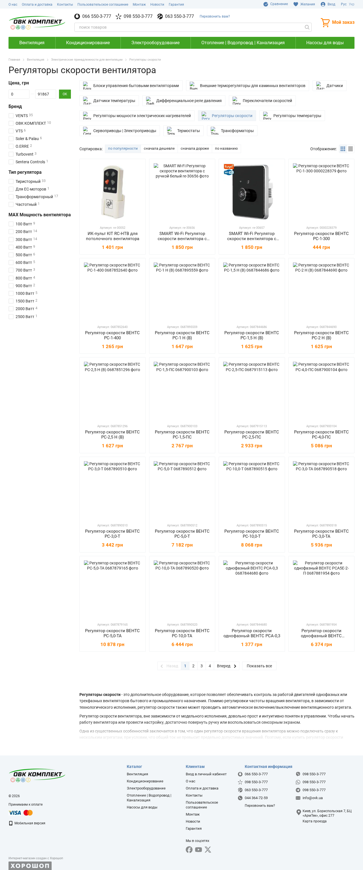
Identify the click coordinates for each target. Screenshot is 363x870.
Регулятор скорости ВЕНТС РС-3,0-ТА (321, 534)
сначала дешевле (159, 148)
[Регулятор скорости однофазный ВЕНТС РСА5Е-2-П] (321, 589)
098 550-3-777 (138, 16)
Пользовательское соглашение (102, 5)
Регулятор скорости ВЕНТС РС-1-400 (112, 335)
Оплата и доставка (37, 5)
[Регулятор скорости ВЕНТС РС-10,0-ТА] (182, 589)
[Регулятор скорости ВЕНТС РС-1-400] (112, 291)
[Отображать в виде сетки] (343, 149)
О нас (13, 5)
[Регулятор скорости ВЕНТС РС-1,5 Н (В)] (251, 291)
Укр (351, 4)
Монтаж (139, 5)
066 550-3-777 (96, 16)
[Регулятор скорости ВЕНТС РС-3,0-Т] (112, 489)
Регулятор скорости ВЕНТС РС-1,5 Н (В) (251, 335)
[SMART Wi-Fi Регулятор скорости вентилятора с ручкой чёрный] (251, 192)
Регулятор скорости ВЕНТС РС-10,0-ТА (182, 633)
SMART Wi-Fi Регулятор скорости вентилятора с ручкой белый (182, 238)
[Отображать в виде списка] (350, 149)
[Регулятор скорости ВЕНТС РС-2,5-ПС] (251, 390)
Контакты (65, 5)
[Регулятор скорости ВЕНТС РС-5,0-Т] (182, 489)
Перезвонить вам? (215, 16)
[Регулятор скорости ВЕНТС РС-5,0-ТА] (112, 589)
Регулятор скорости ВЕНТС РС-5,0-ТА (112, 633)
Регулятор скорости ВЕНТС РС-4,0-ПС (321, 434)
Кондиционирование (88, 42)
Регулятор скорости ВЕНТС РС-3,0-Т (112, 534)
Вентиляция (32, 42)
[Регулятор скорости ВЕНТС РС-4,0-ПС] (321, 390)
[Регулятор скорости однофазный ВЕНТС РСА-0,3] (251, 589)
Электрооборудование (155, 42)
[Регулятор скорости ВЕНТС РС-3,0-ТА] (321, 489)
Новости (157, 5)
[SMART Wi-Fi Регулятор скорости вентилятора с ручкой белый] (182, 192)
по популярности (123, 148)
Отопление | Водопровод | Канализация (243, 42)
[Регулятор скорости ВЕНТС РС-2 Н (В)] (321, 291)
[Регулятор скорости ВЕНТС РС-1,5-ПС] (182, 390)
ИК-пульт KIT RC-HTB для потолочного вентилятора (112, 236)
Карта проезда (315, 821)
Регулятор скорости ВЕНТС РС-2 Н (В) (321, 335)
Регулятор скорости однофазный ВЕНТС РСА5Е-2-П (321, 635)
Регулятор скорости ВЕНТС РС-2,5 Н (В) (112, 434)
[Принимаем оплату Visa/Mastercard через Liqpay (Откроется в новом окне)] (21, 812)
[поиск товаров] (307, 27)
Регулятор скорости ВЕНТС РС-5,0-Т (182, 534)
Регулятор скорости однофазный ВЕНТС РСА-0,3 (251, 633)
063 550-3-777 (179, 16)
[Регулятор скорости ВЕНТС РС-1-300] (321, 192)
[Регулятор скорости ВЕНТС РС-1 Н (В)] (182, 291)
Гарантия (176, 5)
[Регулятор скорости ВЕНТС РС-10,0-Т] (251, 489)
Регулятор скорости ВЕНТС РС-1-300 (321, 236)
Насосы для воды (325, 42)
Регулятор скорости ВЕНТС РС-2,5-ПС (251, 434)
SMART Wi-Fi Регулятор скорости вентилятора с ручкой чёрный (251, 238)
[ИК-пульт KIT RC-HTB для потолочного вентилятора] (112, 192)
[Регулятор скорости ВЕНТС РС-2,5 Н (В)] (112, 390)
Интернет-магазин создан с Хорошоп (36, 858)
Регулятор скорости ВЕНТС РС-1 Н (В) (182, 335)
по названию (226, 148)
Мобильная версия (29, 823)
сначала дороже (195, 148)
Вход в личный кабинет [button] (206, 774)
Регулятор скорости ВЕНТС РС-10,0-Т (251, 534)
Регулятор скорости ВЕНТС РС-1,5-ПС (182, 434)
